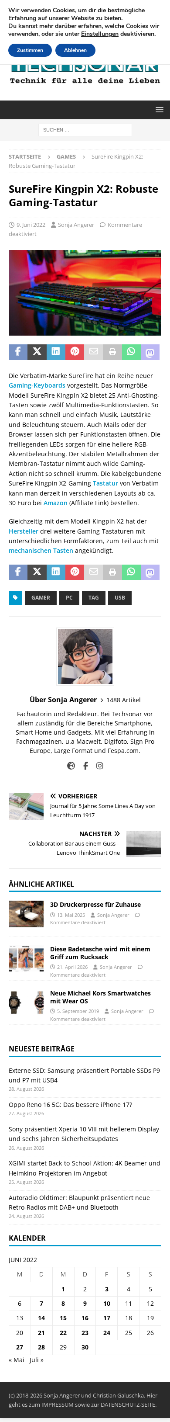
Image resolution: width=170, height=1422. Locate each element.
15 (63, 1318)
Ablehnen (75, 50)
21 (41, 1332)
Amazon (56, 503)
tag (93, 597)
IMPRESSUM (57, 1404)
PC (69, 597)
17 (106, 1318)
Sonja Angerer (76, 225)
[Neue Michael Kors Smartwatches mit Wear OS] (26, 1002)
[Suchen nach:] (85, 129)
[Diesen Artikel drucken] (112, 352)
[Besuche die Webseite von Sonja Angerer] (71, 766)
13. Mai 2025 (71, 915)
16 (85, 1318)
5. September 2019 (78, 1011)
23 (85, 1332)
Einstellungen (100, 34)
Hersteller (23, 531)
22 (63, 1332)
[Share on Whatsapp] (131, 352)
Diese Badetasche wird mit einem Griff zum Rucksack (100, 953)
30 (85, 1347)
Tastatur (104, 483)
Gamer (40, 597)
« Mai (16, 1360)
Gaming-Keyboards (37, 385)
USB (120, 597)
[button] (158, 109)
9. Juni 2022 (31, 225)
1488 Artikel (123, 700)
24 (106, 1332)
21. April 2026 (72, 967)
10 (106, 1303)
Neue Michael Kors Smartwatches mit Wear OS (100, 997)
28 (41, 1347)
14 (41, 1318)
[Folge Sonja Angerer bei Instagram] (96, 766)
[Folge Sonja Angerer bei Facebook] (82, 766)
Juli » (37, 1360)
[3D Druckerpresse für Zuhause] (26, 914)
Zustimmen (30, 50)
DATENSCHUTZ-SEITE (128, 1404)
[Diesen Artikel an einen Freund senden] (93, 352)
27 (19, 1347)
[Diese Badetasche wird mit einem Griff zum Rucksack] (26, 958)
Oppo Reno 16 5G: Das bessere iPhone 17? (70, 1104)
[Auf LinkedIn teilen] (56, 352)
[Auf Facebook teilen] (18, 352)
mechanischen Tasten (41, 550)
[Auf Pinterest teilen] (74, 352)
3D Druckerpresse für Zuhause (95, 904)
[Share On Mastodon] (150, 352)
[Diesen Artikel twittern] (36, 352)
